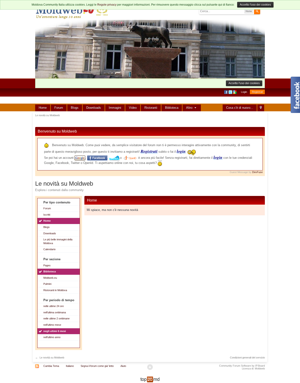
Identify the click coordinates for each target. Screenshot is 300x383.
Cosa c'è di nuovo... (239, 107)
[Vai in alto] (150, 367)
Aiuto (123, 366)
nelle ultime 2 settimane (56, 318)
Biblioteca (171, 107)
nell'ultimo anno (51, 337)
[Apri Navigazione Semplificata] (260, 108)
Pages (47, 265)
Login (244, 91)
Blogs (75, 107)
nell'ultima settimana (54, 312)
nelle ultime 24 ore (53, 306)
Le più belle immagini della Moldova (57, 241)
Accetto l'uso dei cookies (255, 4)
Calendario (49, 249)
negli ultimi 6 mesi (54, 331)
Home (43, 107)
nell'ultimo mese (52, 324)
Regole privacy (106, 4)
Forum (58, 107)
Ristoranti (150, 107)
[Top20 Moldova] (150, 379)
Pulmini (47, 283)
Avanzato (263, 11)
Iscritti (46, 214)
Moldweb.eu (50, 277)
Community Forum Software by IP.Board (242, 365)
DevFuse (257, 172)
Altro (189, 107)
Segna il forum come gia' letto (97, 366)
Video (133, 107)
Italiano (70, 366)
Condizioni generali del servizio (247, 357)
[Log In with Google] (235, 91)
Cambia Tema (51, 366)
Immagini (115, 107)
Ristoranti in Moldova (55, 290)
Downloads (93, 107)
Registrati (257, 91)
